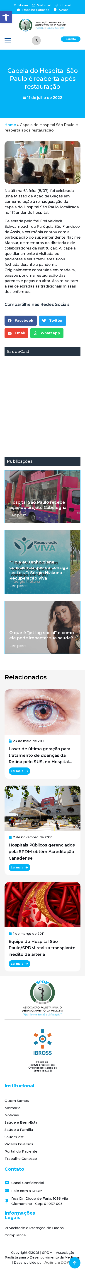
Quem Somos (17, 1100)
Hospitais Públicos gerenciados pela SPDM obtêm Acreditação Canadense (42, 852)
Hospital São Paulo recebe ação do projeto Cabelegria (37, 505)
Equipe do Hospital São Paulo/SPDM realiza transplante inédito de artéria (42, 948)
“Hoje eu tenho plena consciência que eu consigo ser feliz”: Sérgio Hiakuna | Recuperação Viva (38, 570)
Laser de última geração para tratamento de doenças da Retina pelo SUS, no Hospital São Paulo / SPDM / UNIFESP (39, 755)
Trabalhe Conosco (21, 1158)
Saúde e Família (19, 1129)
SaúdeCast (14, 1137)
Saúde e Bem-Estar (22, 1122)
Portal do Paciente (21, 1151)
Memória (12, 1108)
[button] (6, 17)
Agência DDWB (58, 1262)
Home (10, 125)
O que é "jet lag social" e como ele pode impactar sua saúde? (41, 635)
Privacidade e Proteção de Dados (34, 1228)
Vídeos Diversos (19, 1144)
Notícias (12, 1115)
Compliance (15, 1235)
